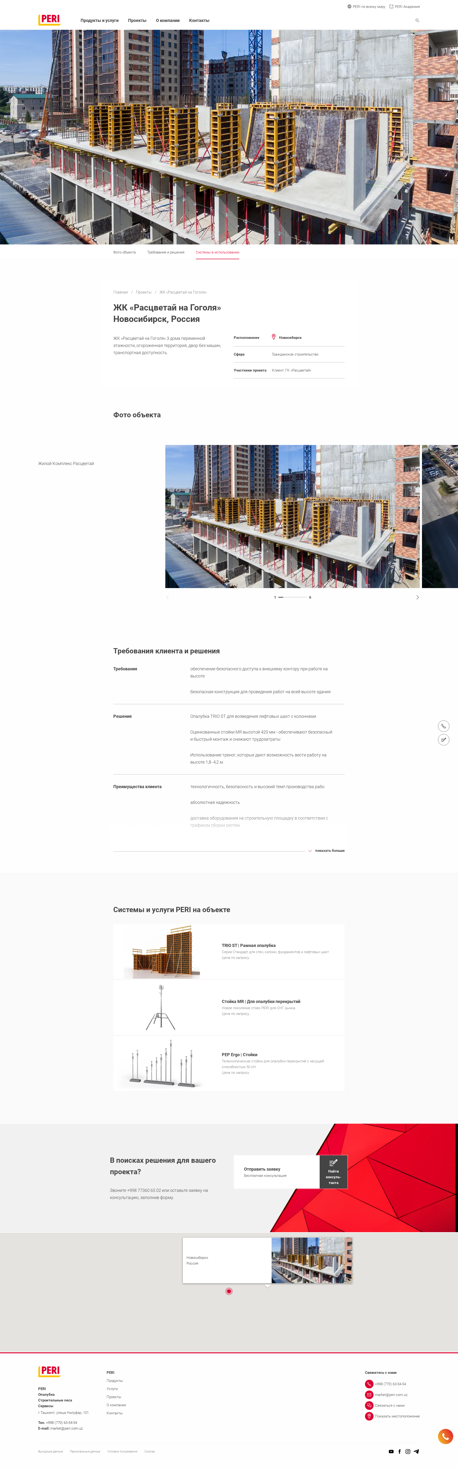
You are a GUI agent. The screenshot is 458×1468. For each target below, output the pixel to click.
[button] (290, 1172)
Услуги (112, 1389)
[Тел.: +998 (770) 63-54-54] (443, 726)
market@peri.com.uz (66, 1428)
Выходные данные (50, 1451)
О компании (168, 20)
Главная (121, 292)
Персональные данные (85, 1451)
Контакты (199, 20)
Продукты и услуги (100, 20)
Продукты (115, 1381)
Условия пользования (122, 1451)
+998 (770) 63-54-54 (61, 1423)
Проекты (144, 292)
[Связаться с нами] (443, 739)
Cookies (150, 1451)
